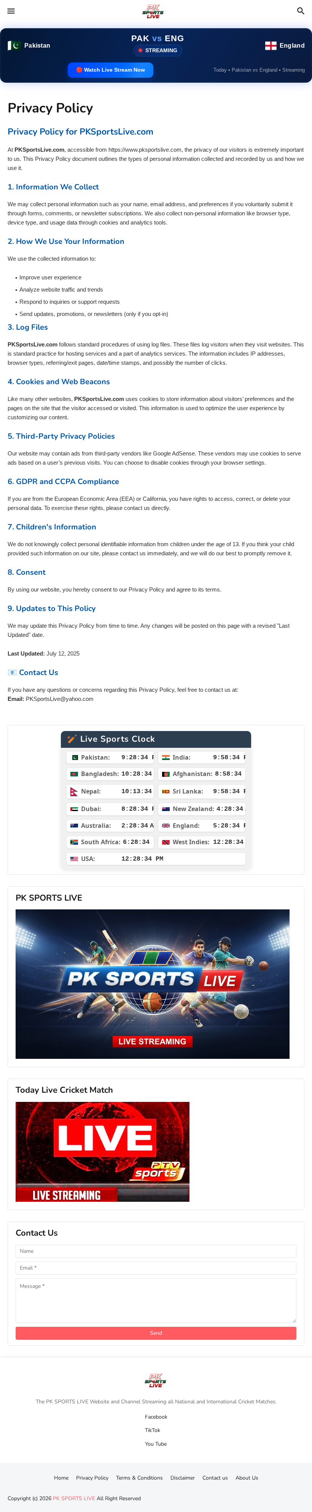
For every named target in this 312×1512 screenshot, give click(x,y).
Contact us (215, 1476)
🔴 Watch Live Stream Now (110, 70)
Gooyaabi (198, 1489)
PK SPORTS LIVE (74, 1497)
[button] (10, 11)
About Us (247, 1476)
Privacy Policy (92, 1476)
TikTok (152, 1428)
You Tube (156, 1442)
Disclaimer (182, 1476)
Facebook (156, 1415)
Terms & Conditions (139, 1476)
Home (61, 1476)
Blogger (137, 1489)
